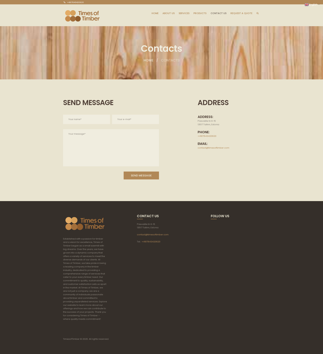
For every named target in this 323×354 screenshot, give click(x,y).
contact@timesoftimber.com (213, 147)
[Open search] (257, 12)
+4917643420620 (75, 2)
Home (148, 60)
